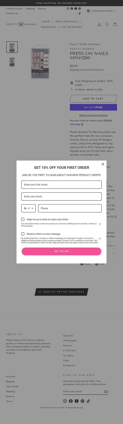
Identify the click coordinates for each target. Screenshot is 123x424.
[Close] (102, 164)
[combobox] (28, 208)
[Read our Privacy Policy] (100, 224)
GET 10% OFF (61, 251)
